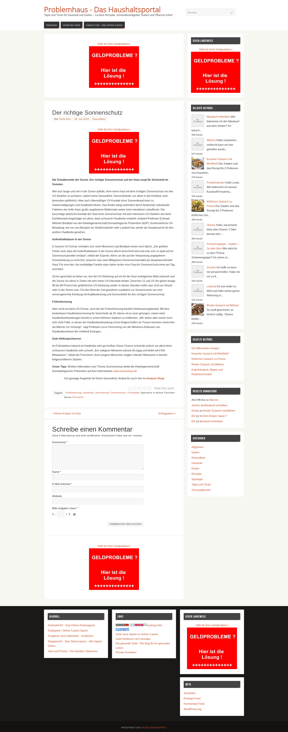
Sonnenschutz (118, 392)
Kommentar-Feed (194, 703)
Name (56, 471)
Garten (196, 452)
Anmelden (190, 693)
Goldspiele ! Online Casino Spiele (68, 630)
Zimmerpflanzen (201, 490)
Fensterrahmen (216, 182)
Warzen (211, 140)
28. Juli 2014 (81, 119)
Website (57, 496)
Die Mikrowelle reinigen (206, 348)
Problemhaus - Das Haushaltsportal (102, 9)
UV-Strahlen (133, 392)
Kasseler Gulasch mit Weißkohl (210, 353)
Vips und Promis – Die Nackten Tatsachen (73, 651)
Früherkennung (73, 392)
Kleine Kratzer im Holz (66, 413)
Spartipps (197, 479)
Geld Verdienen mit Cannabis (133, 639)
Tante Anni (65, 119)
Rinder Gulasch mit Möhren (223, 305)
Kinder (195, 468)
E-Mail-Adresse (62, 484)
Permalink (78, 397)
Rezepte (197, 473)
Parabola (145, 728)
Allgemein (198, 447)
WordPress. (160, 728)
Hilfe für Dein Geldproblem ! (114, 44)
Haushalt (197, 463)
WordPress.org (192, 709)
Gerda (195, 410)
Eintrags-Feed (192, 698)
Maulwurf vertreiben (218, 116)
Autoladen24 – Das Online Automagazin (71, 625)
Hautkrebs (88, 392)
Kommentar (60, 442)
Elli (193, 416)
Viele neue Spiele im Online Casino (137, 634)
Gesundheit (99, 119)
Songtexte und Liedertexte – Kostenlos (70, 636)
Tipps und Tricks (201, 484)
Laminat (211, 286)
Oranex (211, 225)
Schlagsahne (167, 413)
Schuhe (211, 267)
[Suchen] (232, 12)
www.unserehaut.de (125, 371)
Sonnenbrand (102, 392)
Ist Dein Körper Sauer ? (213, 416)
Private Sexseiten (126, 652)
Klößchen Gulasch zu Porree (209, 359)
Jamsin (196, 405)
